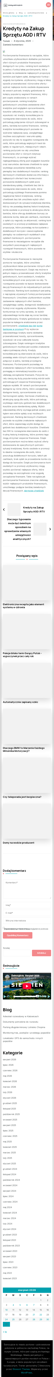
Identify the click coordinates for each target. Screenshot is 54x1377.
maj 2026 (7, 1076)
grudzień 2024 (10, 1169)
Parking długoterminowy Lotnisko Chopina (24, 1027)
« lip (5, 1332)
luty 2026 (7, 1092)
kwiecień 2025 (10, 1147)
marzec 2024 (9, 1218)
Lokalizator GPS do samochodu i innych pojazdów (23, 1039)
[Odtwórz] (5, 996)
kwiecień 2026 (10, 1081)
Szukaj (6, 948)
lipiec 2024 (8, 1196)
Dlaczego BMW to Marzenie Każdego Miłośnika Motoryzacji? (24, 749)
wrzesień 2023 (10, 1251)
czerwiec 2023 (10, 1267)
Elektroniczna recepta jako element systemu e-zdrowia (23, 606)
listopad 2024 (9, 1174)
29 (41, 1319)
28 (34, 1319)
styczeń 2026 (9, 1098)
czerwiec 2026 (10, 1070)
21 (34, 1314)
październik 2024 (11, 1180)
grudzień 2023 (10, 1234)
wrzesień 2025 (10, 1119)
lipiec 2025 (8, 1130)
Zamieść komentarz (13, 44)
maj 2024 (7, 1207)
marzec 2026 (9, 1087)
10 (6, 1310)
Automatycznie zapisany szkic (20, 702)
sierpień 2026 (9, 1059)
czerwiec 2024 (10, 1201)
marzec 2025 (9, 1152)
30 (47, 1319)
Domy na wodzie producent (18, 842)
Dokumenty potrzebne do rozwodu (20, 1022)
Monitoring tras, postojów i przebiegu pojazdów (26, 1032)
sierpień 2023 (9, 1256)
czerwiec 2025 (10, 1136)
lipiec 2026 (8, 1065)
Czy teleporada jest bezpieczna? (22, 796)
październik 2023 (11, 1245)
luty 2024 (7, 1223)
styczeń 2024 (9, 1229)
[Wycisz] (45, 996)
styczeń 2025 (9, 1163)
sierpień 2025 (9, 1125)
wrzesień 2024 (10, 1185)
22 (41, 1314)
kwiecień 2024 (10, 1212)
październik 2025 (11, 1114)
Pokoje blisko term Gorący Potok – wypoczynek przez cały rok (22, 655)
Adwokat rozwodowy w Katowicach (21, 1016)
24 (6, 1319)
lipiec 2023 (8, 1262)
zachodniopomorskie (14, 24)
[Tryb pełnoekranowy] (49, 996)
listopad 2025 (9, 1108)
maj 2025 (7, 1141)
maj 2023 (7, 1273)
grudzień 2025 (10, 1103)
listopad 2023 (9, 1240)
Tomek (6, 41)
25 (13, 1319)
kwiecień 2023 (10, 1278)
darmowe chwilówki (34, 490)
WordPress (26, 1372)
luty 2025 (7, 1158)
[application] (27, 986)
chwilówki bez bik (27, 325)
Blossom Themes (21, 1369)
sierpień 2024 (9, 1191)
